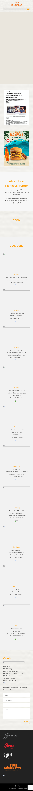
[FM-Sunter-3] (16, 254)
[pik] (16, 367)
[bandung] (16, 566)
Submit (25, 722)
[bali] (16, 605)
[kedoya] (16, 327)
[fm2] (16, 446)
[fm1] (16, 407)
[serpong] (16, 487)
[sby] (16, 527)
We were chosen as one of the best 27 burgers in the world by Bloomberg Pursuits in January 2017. (16, 200)
